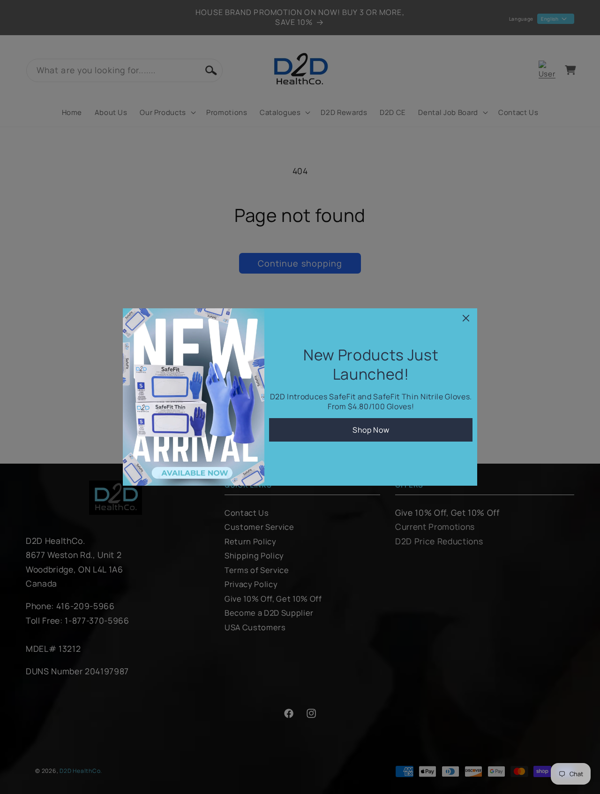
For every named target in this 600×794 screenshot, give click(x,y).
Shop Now (370, 430)
